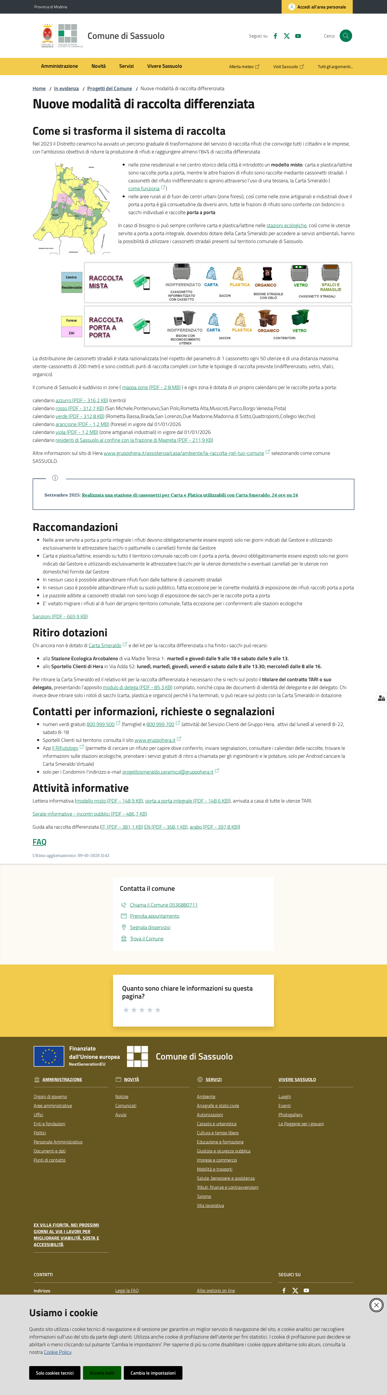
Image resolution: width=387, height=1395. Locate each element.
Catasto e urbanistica (217, 1123)
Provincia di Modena (50, 7)
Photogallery (290, 1114)
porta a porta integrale (187, 801)
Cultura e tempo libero (218, 1132)
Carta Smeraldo (105, 645)
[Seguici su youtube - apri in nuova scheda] (295, 35)
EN (166, 827)
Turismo (204, 1196)
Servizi (214, 1079)
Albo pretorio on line (216, 1290)
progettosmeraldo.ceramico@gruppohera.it (167, 772)
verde (80, 416)
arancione (82, 424)
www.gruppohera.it (155, 740)
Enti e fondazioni (49, 1123)
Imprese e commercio (217, 1159)
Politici (40, 1132)
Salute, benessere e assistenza (226, 1178)
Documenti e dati (50, 1150)
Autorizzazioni (210, 1114)
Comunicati (125, 1105)
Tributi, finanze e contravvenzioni (227, 1187)
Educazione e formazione (220, 1141)
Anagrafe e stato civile (218, 1105)
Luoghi (284, 1096)
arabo (214, 827)
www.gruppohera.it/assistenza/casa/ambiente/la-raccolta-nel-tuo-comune (184, 453)
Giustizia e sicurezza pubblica (223, 1150)
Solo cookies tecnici (55, 1372)
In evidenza (66, 88)
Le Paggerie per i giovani (301, 1123)
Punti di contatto (49, 1159)
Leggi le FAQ (127, 1290)
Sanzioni (60, 616)
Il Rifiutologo (65, 748)
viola (77, 432)
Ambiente (206, 1096)
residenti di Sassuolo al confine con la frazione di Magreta (134, 440)
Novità (131, 1079)
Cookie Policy (57, 1352)
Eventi (284, 1105)
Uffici (38, 1114)
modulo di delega (138, 687)
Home (39, 88)
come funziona (144, 188)
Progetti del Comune (109, 88)
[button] (346, 36)
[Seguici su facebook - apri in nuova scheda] (273, 35)
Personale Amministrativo (58, 1141)
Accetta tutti (102, 1372)
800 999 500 (100, 724)
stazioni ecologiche (287, 225)
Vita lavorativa (210, 1205)
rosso (80, 408)
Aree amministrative (53, 1105)
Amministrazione (62, 1079)
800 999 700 (160, 724)
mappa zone (151, 387)
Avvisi (120, 1114)
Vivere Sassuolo (297, 1079)
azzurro (82, 400)
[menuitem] (59, 66)
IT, (122, 827)
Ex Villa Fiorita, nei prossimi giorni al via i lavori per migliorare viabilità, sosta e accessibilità (66, 1235)
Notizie (121, 1096)
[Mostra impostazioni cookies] (381, 698)
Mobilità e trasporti (214, 1169)
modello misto (109, 801)
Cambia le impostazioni (153, 1372)
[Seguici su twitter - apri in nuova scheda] (284, 35)
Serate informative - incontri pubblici (90, 814)
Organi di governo (50, 1096)
